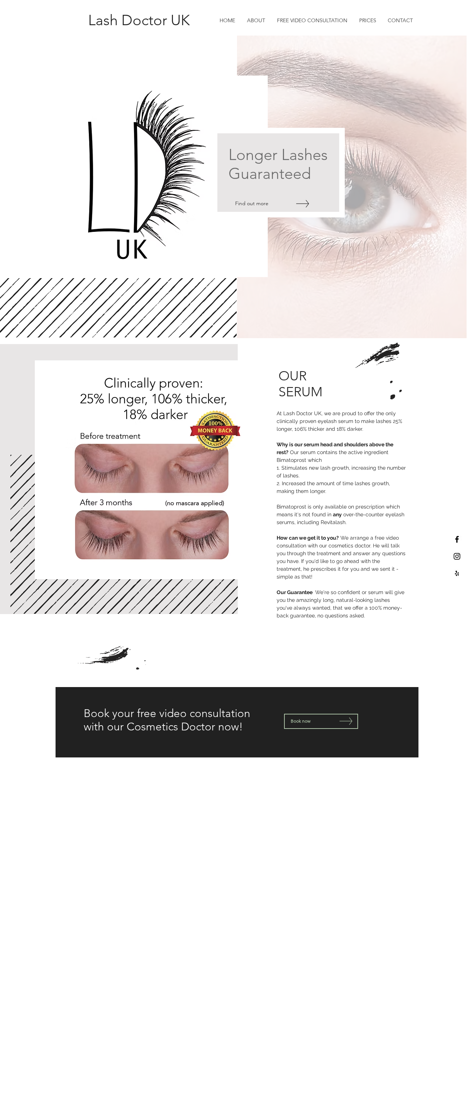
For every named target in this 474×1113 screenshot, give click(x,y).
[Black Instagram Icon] (457, 556)
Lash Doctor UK (139, 20)
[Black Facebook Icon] (457, 539)
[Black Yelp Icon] (457, 573)
